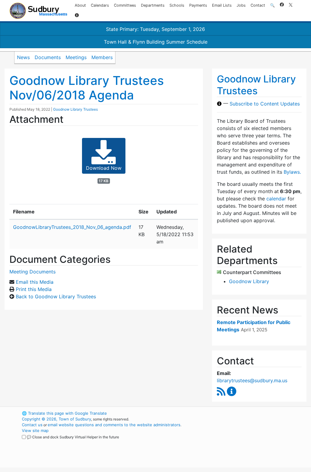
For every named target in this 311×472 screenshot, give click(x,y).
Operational (244, 442)
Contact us (32, 424)
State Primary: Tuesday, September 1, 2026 (155, 29)
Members (102, 57)
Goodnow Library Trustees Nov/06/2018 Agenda (86, 87)
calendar (276, 199)
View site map (35, 430)
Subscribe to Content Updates (265, 104)
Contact (258, 5)
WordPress (233, 413)
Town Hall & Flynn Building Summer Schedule (155, 42)
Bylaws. (292, 172)
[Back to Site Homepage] (38, 11)
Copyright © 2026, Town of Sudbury (56, 419)
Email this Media (34, 282)
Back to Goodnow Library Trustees (56, 296)
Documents (48, 57)
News (23, 57)
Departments (153, 5)
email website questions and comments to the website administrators (114, 424)
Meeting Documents (32, 272)
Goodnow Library (249, 281)
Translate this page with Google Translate (64, 413)
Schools (176, 5)
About (80, 5)
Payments (198, 5)
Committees (125, 5)
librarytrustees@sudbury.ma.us (252, 380)
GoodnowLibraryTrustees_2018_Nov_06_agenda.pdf (72, 227)
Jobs (241, 5)
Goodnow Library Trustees (75, 109)
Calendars (100, 5)
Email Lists (222, 5)
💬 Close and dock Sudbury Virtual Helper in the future (73, 437)
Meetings (76, 57)
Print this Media (34, 289)
